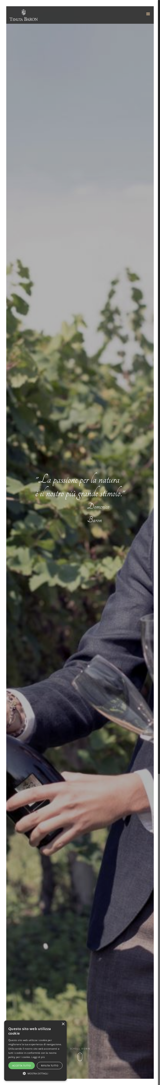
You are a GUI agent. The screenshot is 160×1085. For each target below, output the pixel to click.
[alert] (35, 1050)
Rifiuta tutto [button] (49, 1065)
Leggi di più (38, 1057)
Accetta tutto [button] (21, 1065)
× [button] (63, 1024)
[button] (35, 1073)
